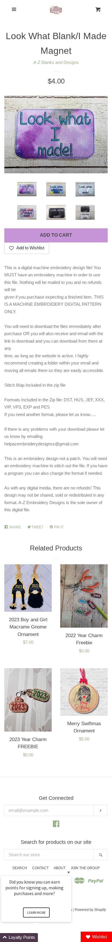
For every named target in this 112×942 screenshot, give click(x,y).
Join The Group (85, 868)
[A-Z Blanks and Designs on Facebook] (56, 825)
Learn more (36, 912)
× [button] (68, 872)
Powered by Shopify (90, 910)
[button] (43, 937)
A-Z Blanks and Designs (56, 62)
